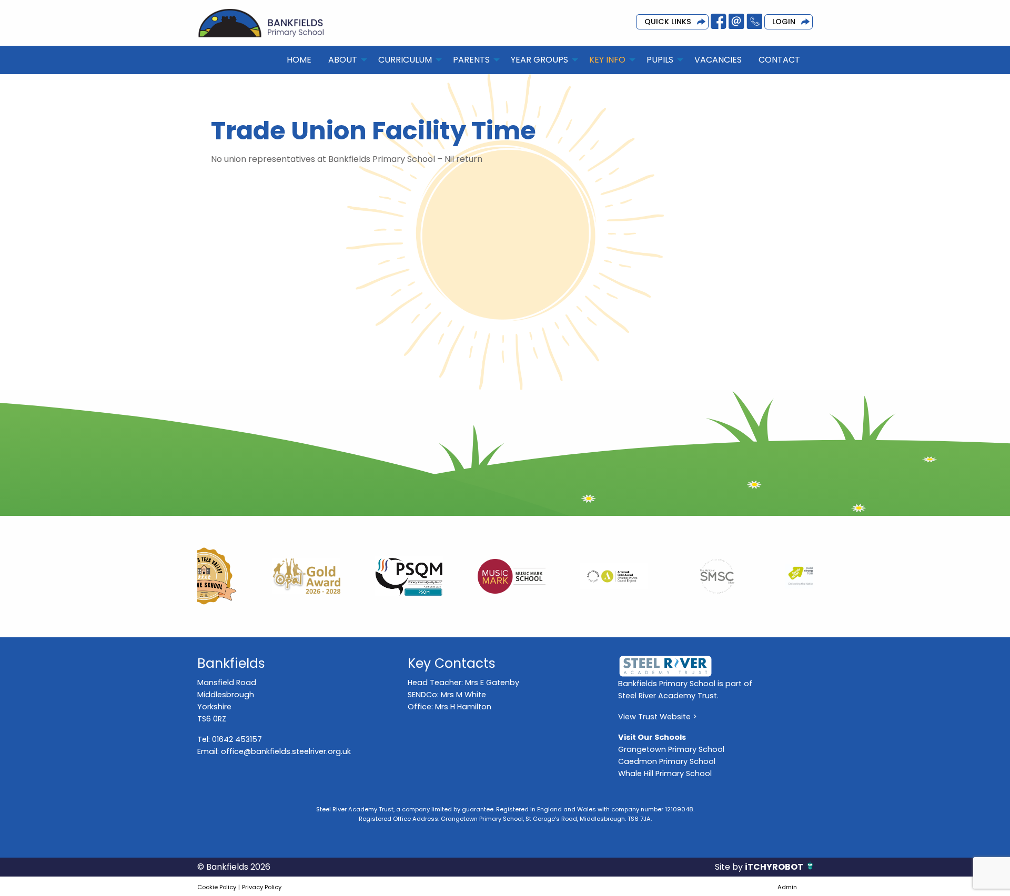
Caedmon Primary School (666, 761)
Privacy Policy (261, 887)
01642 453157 (237, 739)
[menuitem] (299, 60)
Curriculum (405, 60)
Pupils (660, 60)
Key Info (607, 60)
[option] (248, 576)
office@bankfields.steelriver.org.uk (286, 751)
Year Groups (539, 60)
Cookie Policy (216, 887)
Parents (471, 60)
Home (299, 60)
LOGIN (783, 21)
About (342, 60)
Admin (787, 887)
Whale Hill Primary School (665, 773)
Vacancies (718, 60)
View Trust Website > (657, 716)
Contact (779, 60)
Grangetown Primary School (671, 749)
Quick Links (667, 21)
